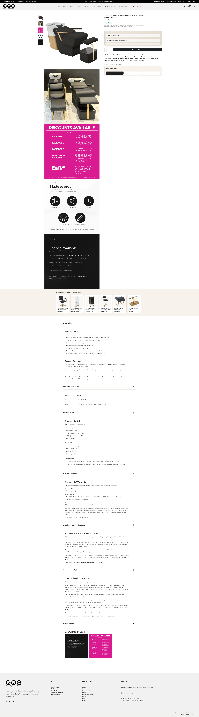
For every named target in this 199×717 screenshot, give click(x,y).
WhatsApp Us (115, 73)
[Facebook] (9, 701)
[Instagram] (6, 701)
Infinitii (79, 395)
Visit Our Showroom (151, 73)
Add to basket (137, 49)
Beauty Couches (56, 691)
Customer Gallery (88, 694)
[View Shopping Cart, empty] (188, 6)
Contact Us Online (133, 73)
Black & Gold (108, 364)
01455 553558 (6, 1)
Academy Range (123, 6)
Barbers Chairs (55, 694)
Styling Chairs (55, 687)
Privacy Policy (189, 714)
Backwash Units (56, 689)
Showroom (85, 689)
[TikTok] (13, 701)
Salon (64, 6)
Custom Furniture (110, 6)
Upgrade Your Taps (111, 32)
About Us (85, 696)
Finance (84, 687)
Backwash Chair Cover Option (113, 38)
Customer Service (88, 691)
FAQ (83, 700)
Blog (83, 698)
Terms (182, 714)
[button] (185, 7)
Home (58, 6)
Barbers (79, 6)
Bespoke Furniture (57, 692)
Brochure (85, 692)
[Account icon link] (194, 7)
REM (132, 6)
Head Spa (87, 6)
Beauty (72, 6)
